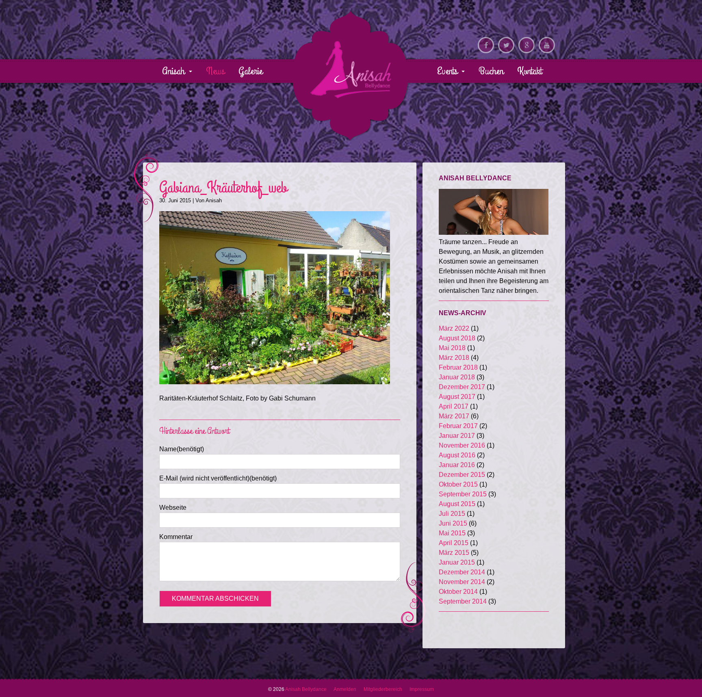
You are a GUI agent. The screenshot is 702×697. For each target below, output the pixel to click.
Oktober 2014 (458, 591)
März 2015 (454, 552)
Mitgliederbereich (383, 689)
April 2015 (453, 542)
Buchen (491, 71)
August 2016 (457, 455)
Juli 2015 (452, 513)
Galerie (250, 71)
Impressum (422, 689)
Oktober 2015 (458, 484)
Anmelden (345, 689)
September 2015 (463, 494)
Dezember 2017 (462, 386)
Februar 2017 (458, 425)
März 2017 (454, 416)
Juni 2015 (453, 523)
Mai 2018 (452, 347)
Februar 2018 (458, 367)
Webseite (172, 507)
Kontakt (529, 71)
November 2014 (462, 581)
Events (448, 71)
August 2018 (457, 338)
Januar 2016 (457, 464)
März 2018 (454, 357)
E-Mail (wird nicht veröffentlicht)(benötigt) (218, 478)
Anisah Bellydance (351, 69)
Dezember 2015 (462, 474)
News (215, 71)
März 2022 (454, 328)
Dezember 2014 (462, 572)
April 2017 (453, 406)
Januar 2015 (457, 562)
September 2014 (463, 601)
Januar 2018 (457, 377)
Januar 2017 (457, 435)
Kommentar (176, 536)
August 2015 (457, 503)
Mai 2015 (452, 533)
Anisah (174, 71)
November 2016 (462, 445)
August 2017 (457, 396)
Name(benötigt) (181, 449)
